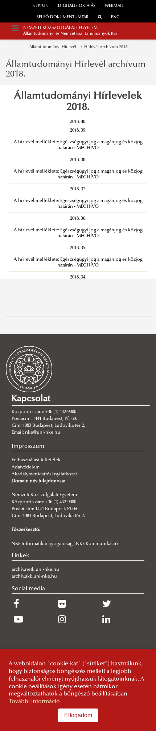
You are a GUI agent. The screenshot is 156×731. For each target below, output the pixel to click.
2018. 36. (78, 218)
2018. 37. (78, 189)
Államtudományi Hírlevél (53, 47)
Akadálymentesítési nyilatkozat (44, 474)
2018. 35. (78, 248)
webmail (114, 6)
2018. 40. (78, 122)
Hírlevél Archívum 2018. (106, 47)
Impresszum (28, 446)
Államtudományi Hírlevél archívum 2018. (75, 69)
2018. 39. (78, 130)
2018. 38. (78, 160)
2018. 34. (78, 277)
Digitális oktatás (76, 6)
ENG (115, 17)
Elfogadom (78, 715)
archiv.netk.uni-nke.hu (35, 569)
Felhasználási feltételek (36, 460)
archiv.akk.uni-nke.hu (34, 576)
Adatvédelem (26, 467)
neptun (40, 6)
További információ (34, 702)
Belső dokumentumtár (62, 17)
